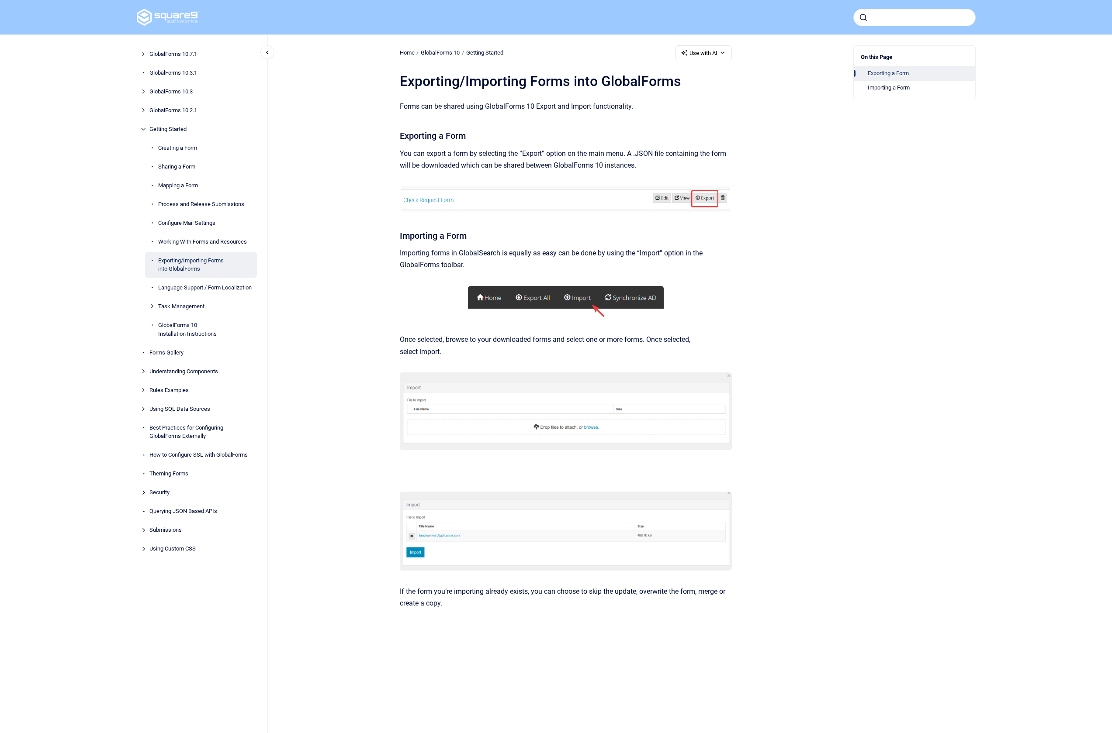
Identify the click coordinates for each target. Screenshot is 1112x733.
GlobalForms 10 (440, 52)
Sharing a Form (176, 166)
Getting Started (168, 129)
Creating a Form (177, 148)
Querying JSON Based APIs (183, 511)
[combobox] (914, 17)
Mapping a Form (178, 185)
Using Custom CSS (172, 548)
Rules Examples (169, 390)
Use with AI (703, 53)
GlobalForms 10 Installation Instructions (187, 329)
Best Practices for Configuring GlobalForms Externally (186, 432)
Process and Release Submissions (201, 204)
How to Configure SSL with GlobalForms (198, 454)
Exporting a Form (888, 73)
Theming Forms (168, 473)
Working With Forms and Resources (202, 241)
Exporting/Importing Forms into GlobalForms (191, 264)
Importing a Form (889, 87)
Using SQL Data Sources (179, 409)
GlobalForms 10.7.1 (173, 54)
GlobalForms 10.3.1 (173, 72)
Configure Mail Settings (186, 223)
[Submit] (863, 17)
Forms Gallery (166, 352)
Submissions (165, 530)
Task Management (181, 306)
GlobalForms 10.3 (171, 91)
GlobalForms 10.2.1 (173, 110)
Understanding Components (183, 371)
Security (159, 492)
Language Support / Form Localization (205, 287)
